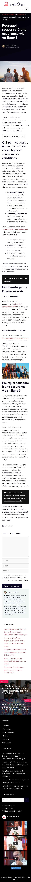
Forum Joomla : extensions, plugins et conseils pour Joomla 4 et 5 (14, 670)
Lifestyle (5, 736)
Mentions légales (8, 806)
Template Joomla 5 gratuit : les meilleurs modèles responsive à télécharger (15, 652)
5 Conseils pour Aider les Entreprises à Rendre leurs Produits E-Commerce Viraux (15, 707)
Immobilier (6, 739)
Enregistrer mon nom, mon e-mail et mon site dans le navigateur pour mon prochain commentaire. (16, 577)
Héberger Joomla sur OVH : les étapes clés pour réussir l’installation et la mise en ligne (15, 632)
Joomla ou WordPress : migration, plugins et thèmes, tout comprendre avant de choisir (15, 765)
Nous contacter (7, 808)
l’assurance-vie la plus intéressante (15, 229)
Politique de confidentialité (11, 811)
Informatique (7, 729)
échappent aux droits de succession (15, 338)
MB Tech (15, 879)
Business (5, 725)
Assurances (21, 14)
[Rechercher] (26, 800)
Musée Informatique (9, 14)
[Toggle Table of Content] (22, 136)
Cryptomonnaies (8, 732)
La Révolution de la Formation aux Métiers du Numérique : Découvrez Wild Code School (15, 689)
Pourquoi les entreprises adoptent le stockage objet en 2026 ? (15, 661)
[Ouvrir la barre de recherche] (22, 9)
